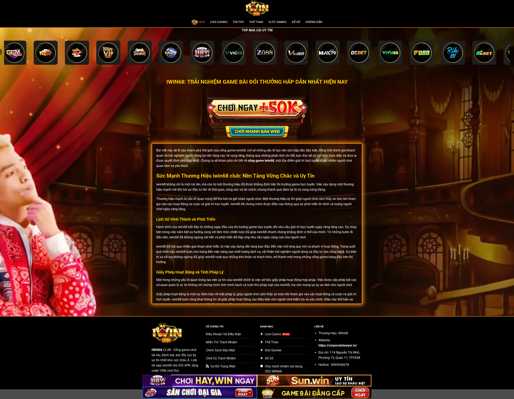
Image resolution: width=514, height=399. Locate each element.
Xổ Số (296, 22)
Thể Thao (256, 22)
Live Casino (218, 22)
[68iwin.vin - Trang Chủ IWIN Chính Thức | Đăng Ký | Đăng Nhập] (257, 8)
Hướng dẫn (314, 22)
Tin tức (238, 22)
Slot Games (277, 22)
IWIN (202, 22)
